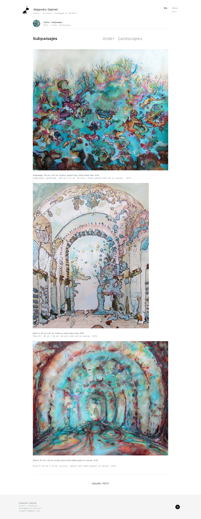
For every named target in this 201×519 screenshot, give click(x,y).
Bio (165, 8)
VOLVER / (100, 483)
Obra (174, 10)
